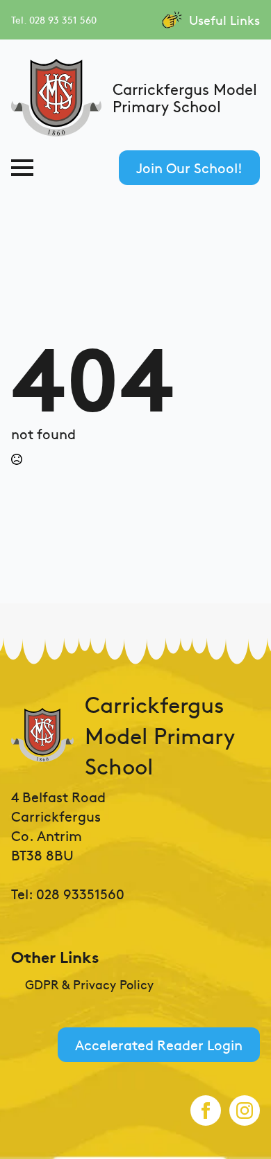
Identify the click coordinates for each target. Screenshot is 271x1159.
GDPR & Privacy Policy (89, 984)
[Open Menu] (22, 168)
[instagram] (244, 1110)
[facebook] (205, 1110)
